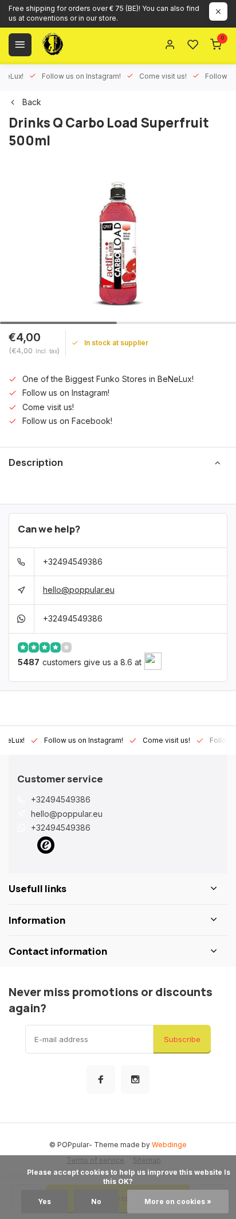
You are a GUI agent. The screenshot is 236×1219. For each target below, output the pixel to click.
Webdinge (169, 1144)
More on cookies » (177, 1201)
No (96, 1201)
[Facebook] (100, 1079)
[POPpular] (80, 45)
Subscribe (182, 1039)
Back (31, 102)
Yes (44, 1201)
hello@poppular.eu (79, 590)
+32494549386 (73, 561)
